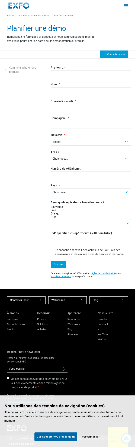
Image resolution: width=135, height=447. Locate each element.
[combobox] (91, 223)
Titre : (55, 151)
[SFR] (63, 217)
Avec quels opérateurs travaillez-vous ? (77, 202)
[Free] (63, 210)
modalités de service (61, 276)
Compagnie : (59, 118)
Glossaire (73, 334)
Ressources (74, 319)
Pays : (55, 185)
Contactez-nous (16, 324)
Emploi (11, 329)
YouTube (103, 334)
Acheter (41, 329)
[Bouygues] (63, 207)
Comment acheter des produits (34, 15)
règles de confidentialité (103, 273)
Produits (42, 319)
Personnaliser (90, 436)
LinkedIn (102, 319)
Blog (70, 329)
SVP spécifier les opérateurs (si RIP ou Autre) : (82, 233)
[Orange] (63, 213)
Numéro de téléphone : (66, 168)
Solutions (42, 324)
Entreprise (12, 319)
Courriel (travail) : (62, 101)
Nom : (54, 84)
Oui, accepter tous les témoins (56, 436)
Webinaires (74, 324)
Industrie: (57, 135)
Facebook (103, 324)
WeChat (102, 339)
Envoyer (58, 264)
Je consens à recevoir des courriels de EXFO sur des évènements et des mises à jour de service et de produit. (90, 252)
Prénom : (57, 67)
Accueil (10, 15)
